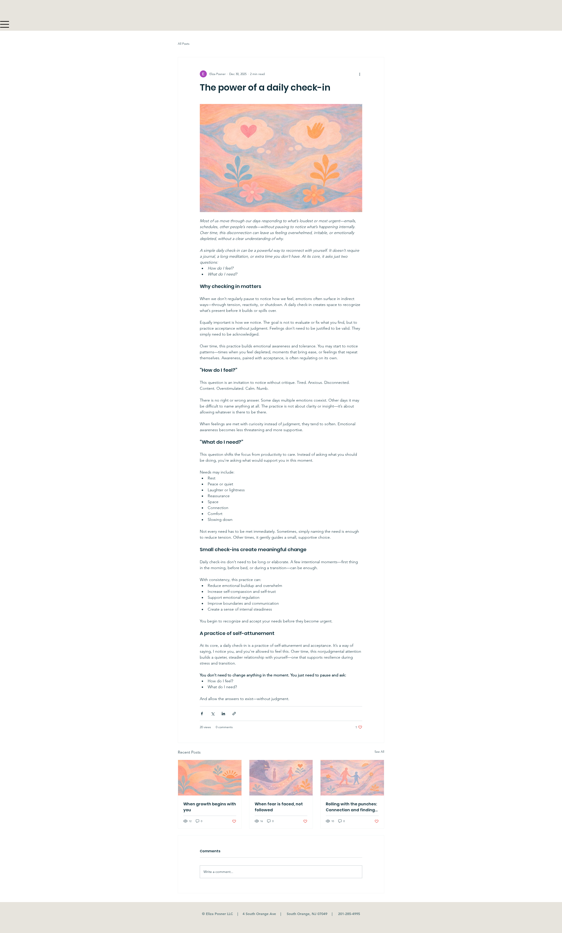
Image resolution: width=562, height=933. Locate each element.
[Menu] (4, 24)
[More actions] (359, 74)
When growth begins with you (209, 807)
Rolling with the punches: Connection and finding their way (351, 807)
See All (379, 752)
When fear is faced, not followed (279, 807)
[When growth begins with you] (209, 777)
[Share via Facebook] (202, 713)
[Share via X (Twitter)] (213, 713)
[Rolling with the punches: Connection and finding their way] (352, 777)
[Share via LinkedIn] (223, 713)
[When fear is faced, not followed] (281, 777)
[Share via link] (234, 713)
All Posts (183, 44)
